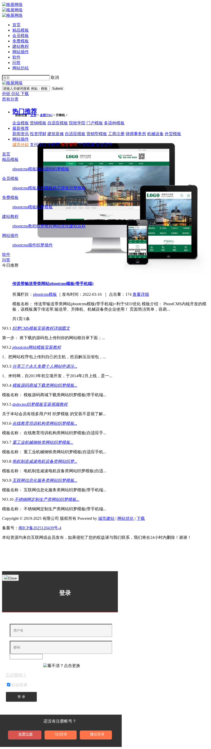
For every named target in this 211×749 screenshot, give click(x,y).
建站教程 (20, 46)
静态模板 (61, 188)
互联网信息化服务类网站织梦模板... (44, 480)
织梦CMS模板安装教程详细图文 (41, 328)
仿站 (16, 93)
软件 (16, 57)
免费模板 (20, 41)
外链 (6, 93)
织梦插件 (44, 245)
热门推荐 (24, 111)
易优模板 (44, 188)
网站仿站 (20, 68)
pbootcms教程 (24, 226)
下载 (25, 93)
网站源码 (44, 169)
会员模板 (20, 35)
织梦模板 (61, 169)
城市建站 (106, 518)
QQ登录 (61, 734)
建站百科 (77, 226)
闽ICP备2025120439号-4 (40, 528)
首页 (16, 25)
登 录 (21, 697)
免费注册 (25, 734)
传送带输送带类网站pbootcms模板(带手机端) (52, 283)
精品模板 (20, 30)
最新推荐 (20, 128)
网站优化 (61, 226)
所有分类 (10, 99)
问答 (16, 62)
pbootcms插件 (24, 245)
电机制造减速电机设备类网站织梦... (44, 461)
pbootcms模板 (24, 169)
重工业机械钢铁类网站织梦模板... (42, 442)
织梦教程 (44, 226)
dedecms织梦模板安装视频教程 (40, 404)
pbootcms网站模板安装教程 (36, 347)
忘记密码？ (16, 675)
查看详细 (141, 294)
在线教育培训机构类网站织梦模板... (44, 423)
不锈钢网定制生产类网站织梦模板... (46, 499)
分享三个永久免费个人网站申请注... (44, 366)
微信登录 (97, 734)
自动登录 (19, 685)
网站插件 (20, 52)
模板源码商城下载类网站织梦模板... (44, 385)
